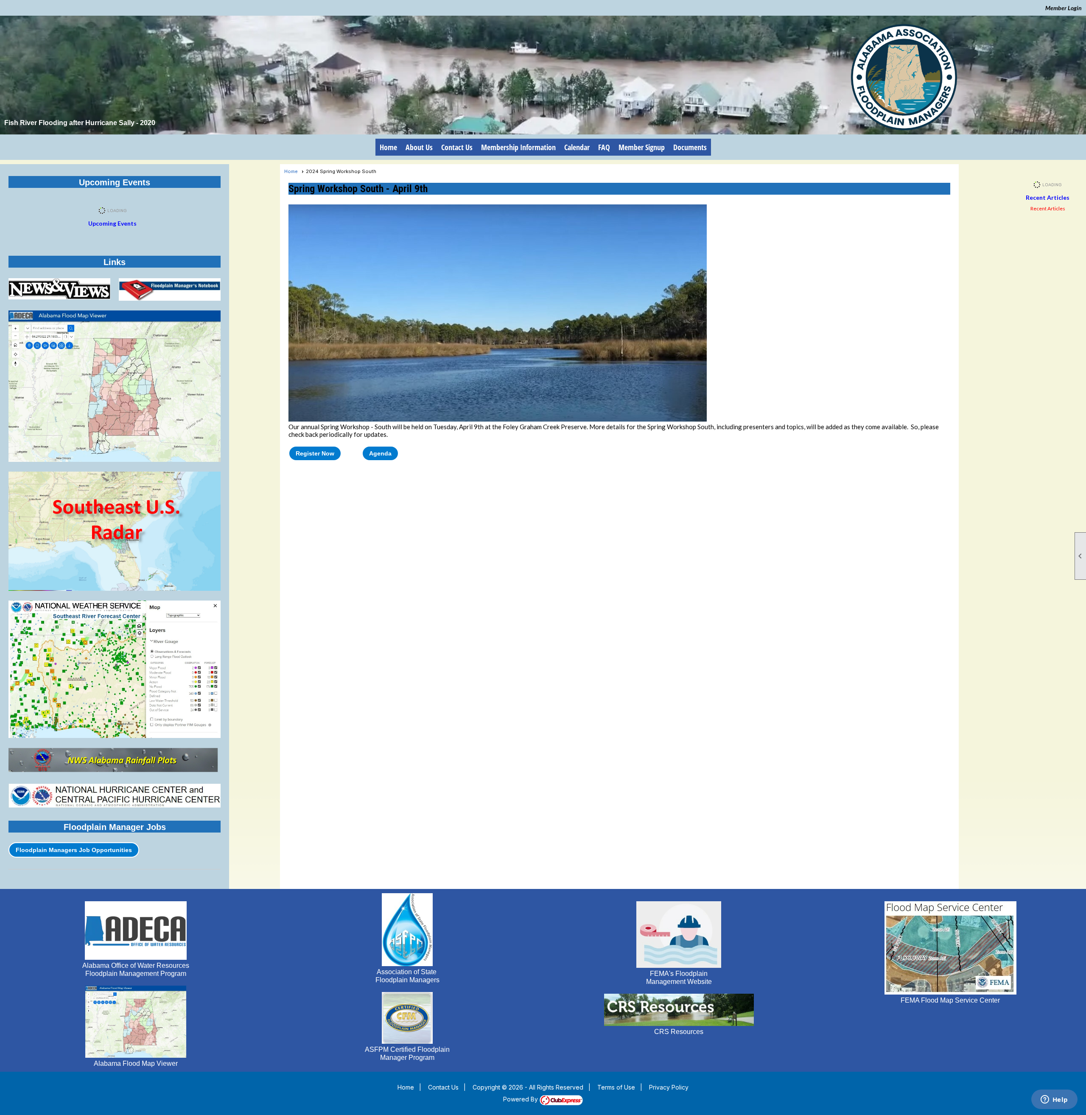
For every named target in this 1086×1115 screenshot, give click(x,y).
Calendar (577, 147)
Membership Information (518, 147)
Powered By (521, 1099)
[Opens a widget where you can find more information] (1054, 1100)
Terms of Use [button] (616, 1087)
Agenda (380, 453)
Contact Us (457, 147)
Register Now (315, 453)
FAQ (604, 147)
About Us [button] (419, 147)
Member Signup (642, 147)
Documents (690, 147)
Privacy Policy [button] (669, 1087)
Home (388, 147)
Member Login (1063, 7)
